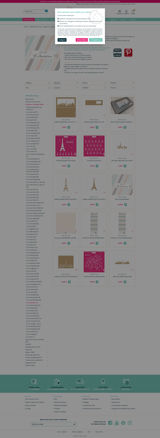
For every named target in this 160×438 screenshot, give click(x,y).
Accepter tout (96, 40)
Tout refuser (82, 40)
